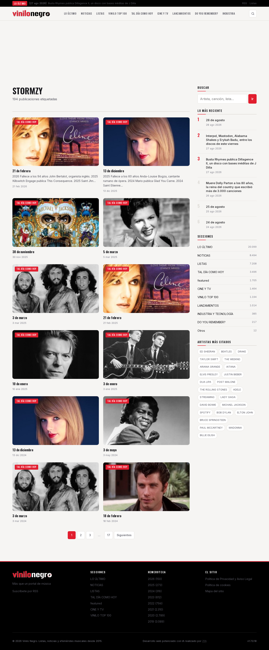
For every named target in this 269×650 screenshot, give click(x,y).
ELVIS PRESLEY (209, 374)
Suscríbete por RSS (25, 591)
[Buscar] (253, 13)
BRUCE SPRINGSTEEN (213, 420)
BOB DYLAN (224, 412)
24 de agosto (215, 222)
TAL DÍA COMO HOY (103, 597)
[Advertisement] (134, 50)
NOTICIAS (96, 585)
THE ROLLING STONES (213, 389)
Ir (252, 99)
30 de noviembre (23, 251)
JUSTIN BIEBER (233, 374)
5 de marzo (110, 251)
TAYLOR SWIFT (209, 359)
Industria (229, 13)
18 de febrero (112, 515)
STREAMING (207, 397)
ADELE (237, 389)
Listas (253, 3)
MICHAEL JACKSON (234, 404)
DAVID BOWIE (208, 404)
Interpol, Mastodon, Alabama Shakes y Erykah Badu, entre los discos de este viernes (229, 140)
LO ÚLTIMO (97, 579)
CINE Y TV (97, 609)
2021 (155, 609)
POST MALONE (226, 381)
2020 (156, 615)
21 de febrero (21, 170)
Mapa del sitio (214, 591)
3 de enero (110, 383)
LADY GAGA (228, 397)
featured (96, 603)
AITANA (231, 366)
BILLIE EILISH (207, 435)
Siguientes (124, 535)
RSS (244, 3)
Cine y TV (162, 13)
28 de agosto (215, 120)
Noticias (86, 13)
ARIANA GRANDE (210, 366)
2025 (155, 585)
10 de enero (20, 383)
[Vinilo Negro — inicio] (31, 13)
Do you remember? (206, 13)
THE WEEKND (232, 359)
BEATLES (226, 351)
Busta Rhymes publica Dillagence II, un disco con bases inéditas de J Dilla (231, 163)
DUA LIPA (205, 381)
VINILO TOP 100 (100, 615)
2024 (155, 591)
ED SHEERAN (207, 351)
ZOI (204, 641)
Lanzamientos (181, 13)
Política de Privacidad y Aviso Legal (228, 579)
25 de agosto (215, 207)
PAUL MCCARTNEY (211, 427)
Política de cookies (218, 585)
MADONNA (235, 427)
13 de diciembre (113, 170)
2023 (155, 597)
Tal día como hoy (142, 13)
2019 (156, 621)
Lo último (70, 13)
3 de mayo (109, 449)
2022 (155, 603)
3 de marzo (19, 317)
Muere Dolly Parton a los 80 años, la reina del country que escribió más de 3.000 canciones (230, 187)
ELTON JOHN (245, 412)
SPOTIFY (205, 412)
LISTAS (95, 591)
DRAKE (242, 351)
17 (108, 535)
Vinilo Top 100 (118, 13)
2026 (155, 579)
